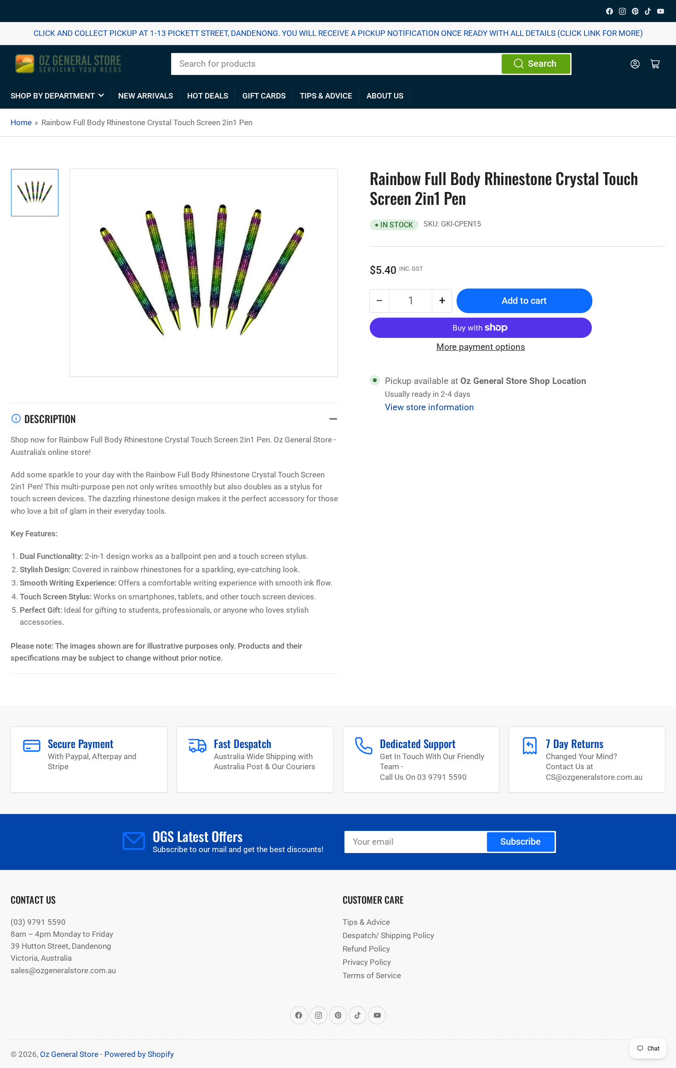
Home (21, 122)
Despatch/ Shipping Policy (388, 935)
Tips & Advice (326, 95)
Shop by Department (53, 95)
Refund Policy (366, 948)
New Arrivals (145, 95)
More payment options (480, 347)
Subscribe (520, 841)
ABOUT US (385, 95)
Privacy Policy (367, 962)
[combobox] (371, 64)
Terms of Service (372, 975)
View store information (429, 407)
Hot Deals (207, 95)
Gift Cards (264, 95)
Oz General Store (69, 1054)
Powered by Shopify (139, 1054)
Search (542, 63)
